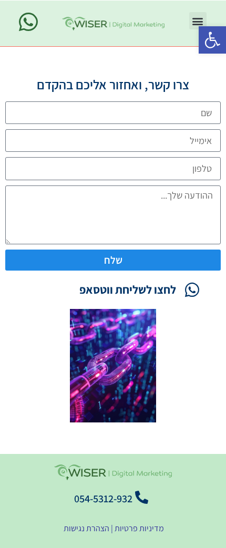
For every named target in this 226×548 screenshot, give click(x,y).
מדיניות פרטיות (139, 528)
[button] (212, 40)
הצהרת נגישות (85, 528)
